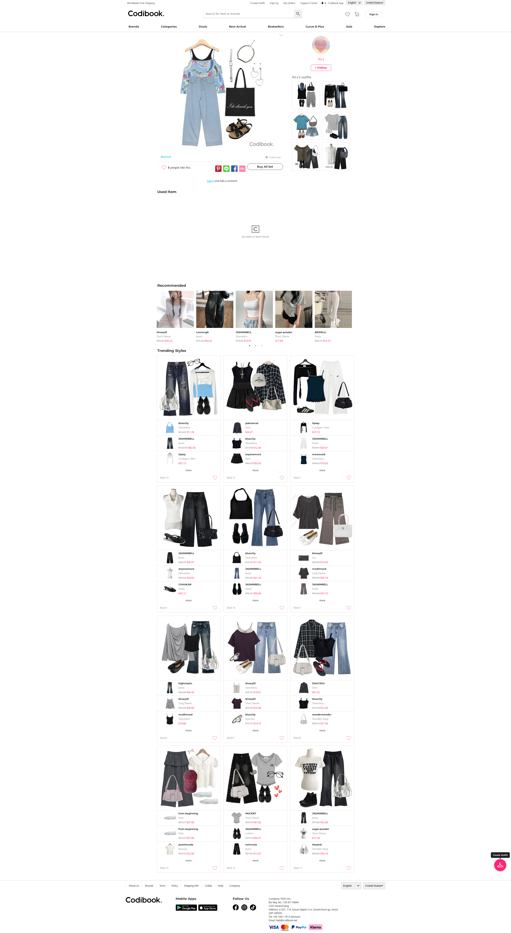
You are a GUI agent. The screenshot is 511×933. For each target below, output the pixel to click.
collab (208, 885)
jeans (199, 336)
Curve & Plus (315, 26)
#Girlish (166, 157)
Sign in (210, 181)
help (220, 885)
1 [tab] (250, 346)
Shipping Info (191, 885)
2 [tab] (255, 346)
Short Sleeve (164, 336)
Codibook (146, 13)
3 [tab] (261, 346)
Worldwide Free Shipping (141, 3)
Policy (174, 885)
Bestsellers (276, 26)
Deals (203, 26)
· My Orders (288, 3)
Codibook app (335, 3)
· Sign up (273, 3)
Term (162, 885)
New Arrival (237, 26)
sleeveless (242, 336)
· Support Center (308, 3)
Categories (169, 26)
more (189, 470)
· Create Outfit (257, 3)
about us (134, 885)
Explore (379, 26)
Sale (349, 26)
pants (318, 336)
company (234, 885)
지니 (321, 59)
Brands (134, 26)
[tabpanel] (176, 316)
